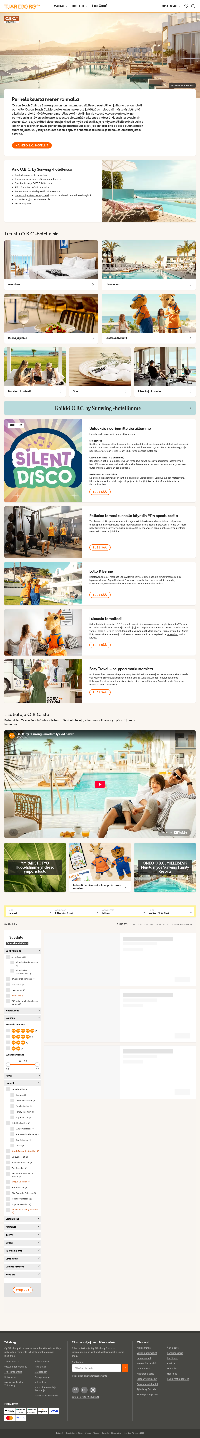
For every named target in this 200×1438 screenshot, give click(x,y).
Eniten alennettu (142, 924)
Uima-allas (12, 1258)
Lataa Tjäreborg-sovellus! (85, 1396)
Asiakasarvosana (182, 924)
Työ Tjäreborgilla (13, 1371)
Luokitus (10, 1017)
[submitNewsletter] (125, 1368)
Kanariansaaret (175, 1352)
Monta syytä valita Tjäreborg (13, 1384)
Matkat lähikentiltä (146, 1363)
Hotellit (78, 6)
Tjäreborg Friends (146, 1389)
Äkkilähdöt (100, 6)
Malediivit (172, 1368)
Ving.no (96, 1433)
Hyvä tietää (40, 1366)
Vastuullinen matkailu (15, 1366)
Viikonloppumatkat (147, 1352)
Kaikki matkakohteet (178, 1378)
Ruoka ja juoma (14, 1250)
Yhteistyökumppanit (147, 1394)
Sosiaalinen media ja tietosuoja (45, 1389)
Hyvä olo (10, 1274)
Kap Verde (172, 1358)
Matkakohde (12, 1010)
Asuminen (11, 1226)
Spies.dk (105, 1433)
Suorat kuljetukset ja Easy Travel (32, 195)
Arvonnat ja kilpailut (147, 1383)
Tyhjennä (22, 1290)
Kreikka (171, 1363)
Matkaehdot (41, 1371)
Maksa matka (144, 1347)
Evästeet (59, 1433)
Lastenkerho (12, 1218)
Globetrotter (116, 1433)
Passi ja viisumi (42, 1377)
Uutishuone (10, 1377)
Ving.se (88, 1433)
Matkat (59, 6)
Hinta (9, 1075)
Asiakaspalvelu (42, 1361)
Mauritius (172, 1373)
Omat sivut (170, 6)
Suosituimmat (13, 950)
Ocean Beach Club (17, 943)
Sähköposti (78, 1361)
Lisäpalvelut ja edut (147, 1378)
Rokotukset (41, 1382)
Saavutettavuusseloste (46, 1395)
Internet (10, 1234)
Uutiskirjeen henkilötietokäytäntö (89, 1375)
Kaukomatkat (144, 1358)
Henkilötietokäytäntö (74, 1433)
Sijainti (9, 1242)
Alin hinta (162, 924)
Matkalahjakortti (145, 1373)
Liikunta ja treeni (15, 1266)
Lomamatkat (143, 1368)
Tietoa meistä (11, 1361)
